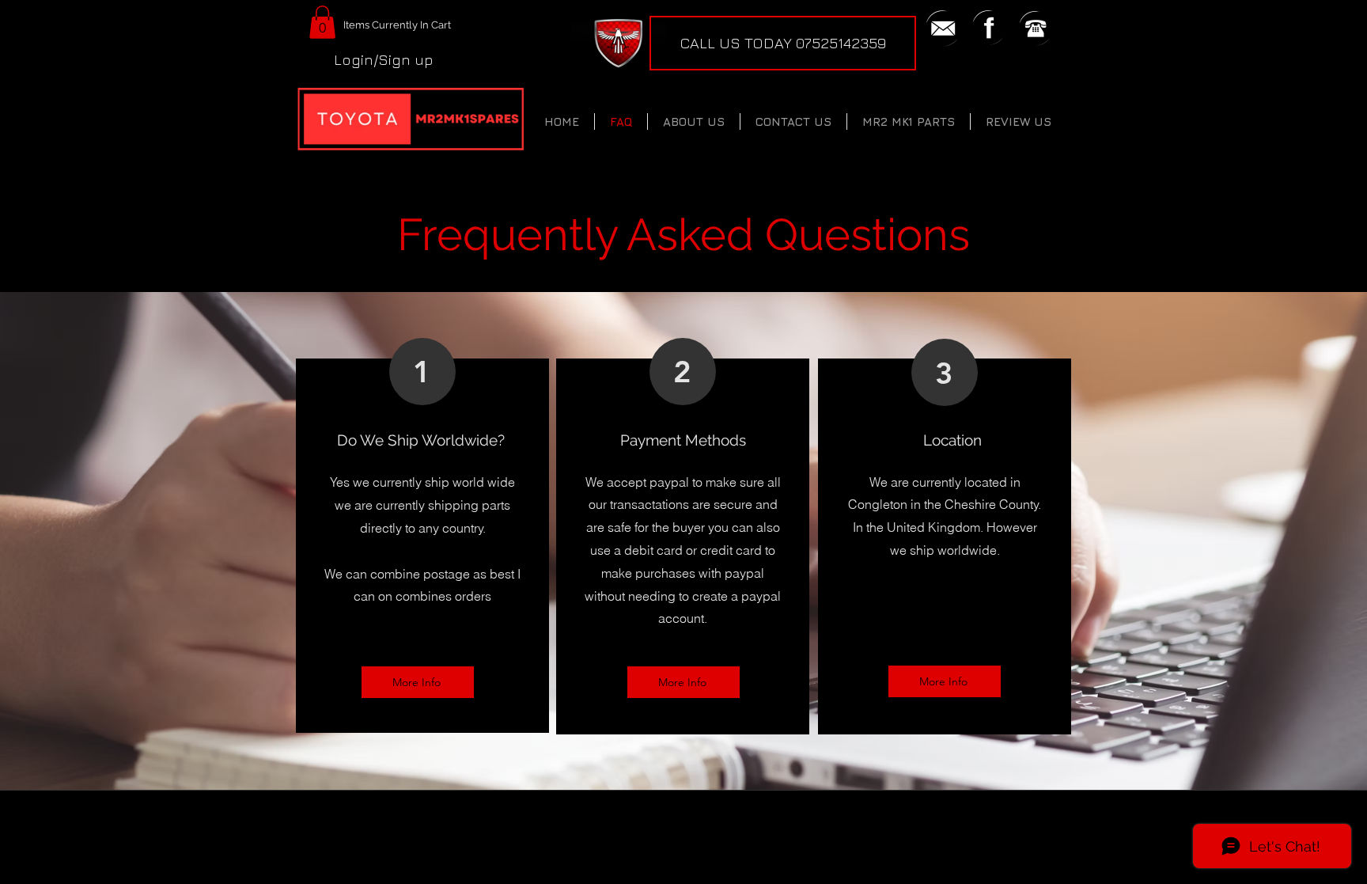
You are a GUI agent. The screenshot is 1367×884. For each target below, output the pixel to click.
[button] (322, 22)
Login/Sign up (384, 59)
